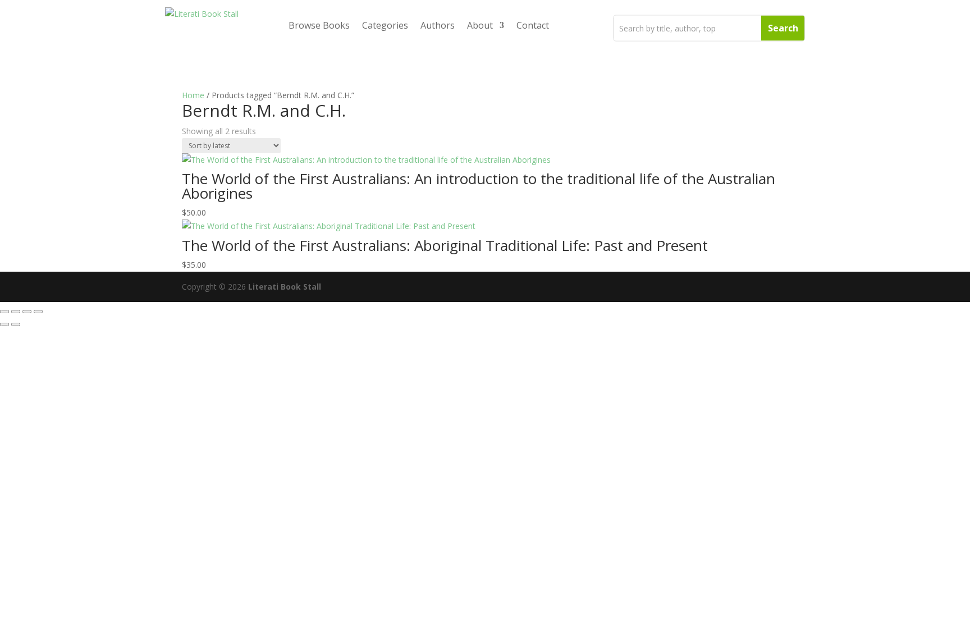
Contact (532, 25)
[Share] (26, 311)
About (480, 25)
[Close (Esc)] (38, 311)
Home (193, 95)
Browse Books (319, 25)
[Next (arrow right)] (15, 324)
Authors (437, 25)
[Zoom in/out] (4, 311)
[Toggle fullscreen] (15, 311)
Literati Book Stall (284, 286)
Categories (385, 25)
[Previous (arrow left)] (4, 324)
